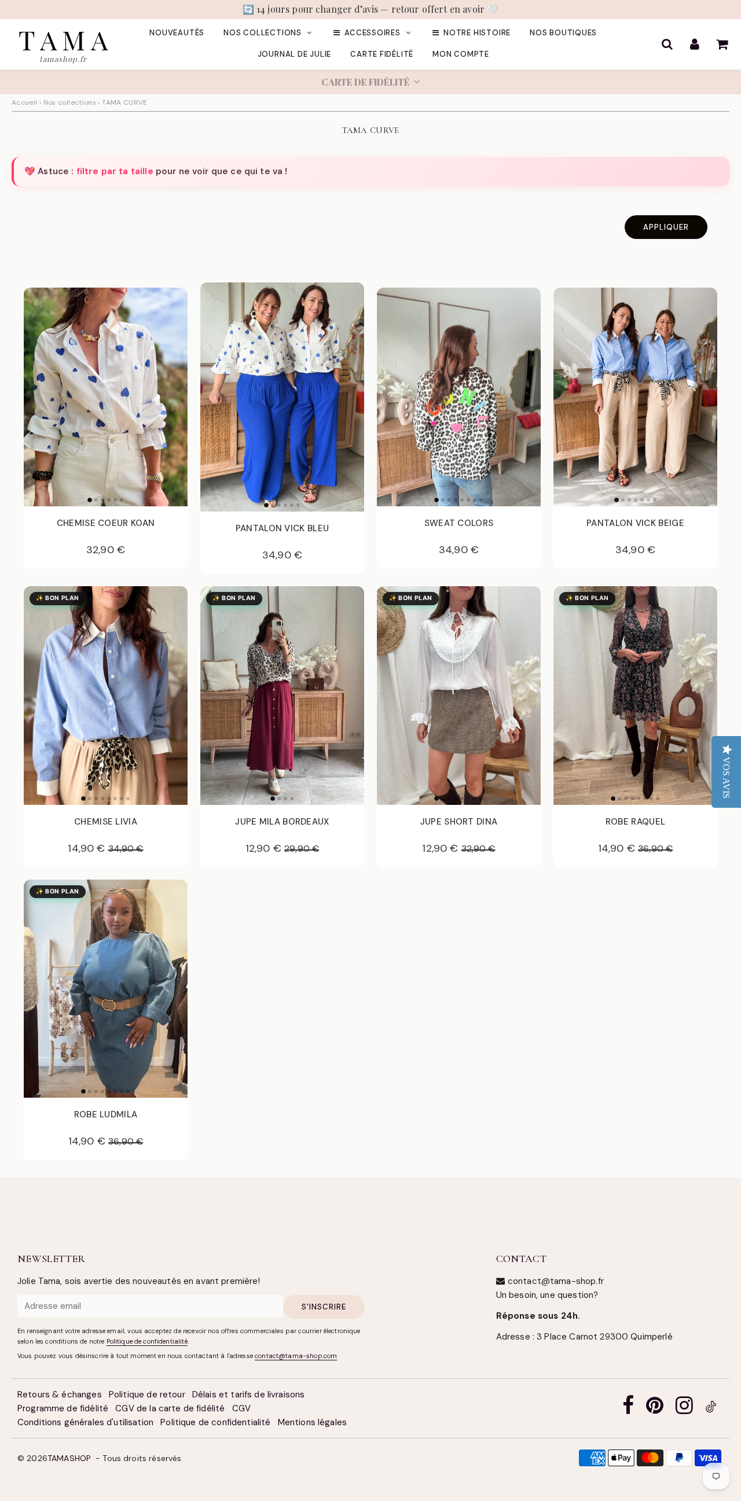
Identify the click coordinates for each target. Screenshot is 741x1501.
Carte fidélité (381, 54)
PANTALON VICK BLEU (282, 528)
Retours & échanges (59, 1394)
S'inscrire (324, 1307)
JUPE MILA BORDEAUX (282, 821)
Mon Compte (460, 54)
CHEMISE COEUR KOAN (106, 523)
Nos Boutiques (563, 33)
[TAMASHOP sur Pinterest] (654, 1409)
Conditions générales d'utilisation (85, 1422)
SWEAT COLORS (459, 523)
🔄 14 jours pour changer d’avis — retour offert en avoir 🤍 (371, 9)
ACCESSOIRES (372, 33)
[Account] (694, 44)
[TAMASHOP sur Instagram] (684, 1409)
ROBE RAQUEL (635, 821)
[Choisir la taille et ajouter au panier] (172, 494)
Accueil (25, 102)
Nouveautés (176, 33)
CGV (241, 1408)
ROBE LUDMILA (106, 1114)
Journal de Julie (294, 54)
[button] (370, 82)
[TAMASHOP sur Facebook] (628, 1409)
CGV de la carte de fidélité (170, 1408)
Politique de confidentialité (147, 1341)
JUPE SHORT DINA (459, 821)
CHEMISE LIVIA (105, 821)
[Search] (667, 44)
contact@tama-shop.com (296, 1356)
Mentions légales (312, 1422)
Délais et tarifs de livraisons (248, 1394)
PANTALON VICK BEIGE (635, 523)
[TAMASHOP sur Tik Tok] (711, 1409)
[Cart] (722, 44)
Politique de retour (147, 1394)
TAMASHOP (69, 1458)
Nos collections (262, 33)
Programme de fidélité (62, 1408)
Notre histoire (477, 33)
